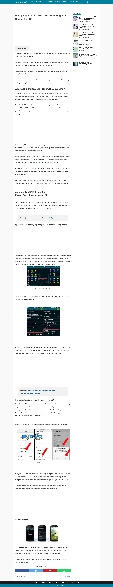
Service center (74, 1)
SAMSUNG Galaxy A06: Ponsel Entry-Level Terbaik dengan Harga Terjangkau (88, 55)
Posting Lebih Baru (21, 576)
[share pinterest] (50, 570)
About (36, 582)
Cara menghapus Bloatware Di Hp (41, 218)
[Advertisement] (43, 33)
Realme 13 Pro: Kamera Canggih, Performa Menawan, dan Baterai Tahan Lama (88, 26)
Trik (33, 1)
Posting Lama (66, 576)
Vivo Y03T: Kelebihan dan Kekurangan (86, 41)
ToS (77, 582)
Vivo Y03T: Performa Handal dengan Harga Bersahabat (86, 48)
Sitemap (51, 582)
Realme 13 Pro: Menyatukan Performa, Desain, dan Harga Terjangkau (87, 34)
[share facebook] (22, 570)
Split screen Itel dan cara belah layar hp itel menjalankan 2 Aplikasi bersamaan (87, 18)
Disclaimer (70, 582)
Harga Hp (40, 1)
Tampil (24, 48)
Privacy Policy (60, 582)
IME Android (60, 585)
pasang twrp (31, 162)
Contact (43, 582)
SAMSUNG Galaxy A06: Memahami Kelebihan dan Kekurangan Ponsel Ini (86, 63)
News (65, 1)
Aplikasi (58, 1)
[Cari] (94, 2)
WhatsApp (50, 1)
